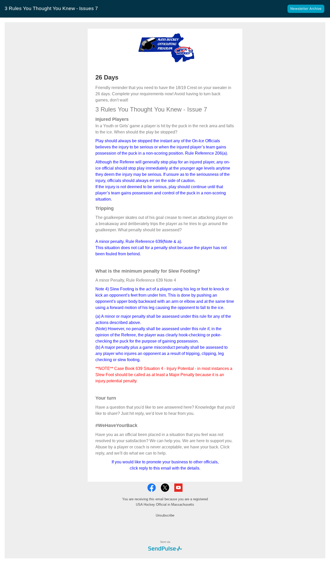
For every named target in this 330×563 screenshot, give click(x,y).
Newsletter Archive (305, 8)
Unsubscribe (165, 515)
